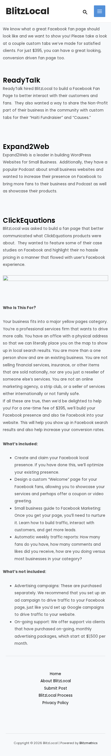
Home (55, 674)
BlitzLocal (28, 11)
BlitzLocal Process (56, 695)
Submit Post (55, 688)
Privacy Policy (55, 702)
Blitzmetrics (88, 743)
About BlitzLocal (55, 681)
